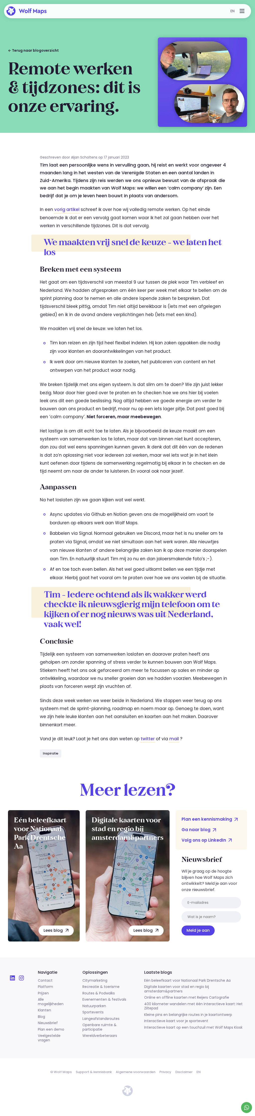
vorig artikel (66, 209)
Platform (45, 987)
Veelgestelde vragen (49, 1038)
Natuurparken (94, 1006)
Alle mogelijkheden (51, 1001)
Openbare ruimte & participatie (99, 1027)
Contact (45, 980)
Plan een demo (51, 1029)
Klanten (44, 1010)
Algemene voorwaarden (135, 1072)
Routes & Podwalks (98, 993)
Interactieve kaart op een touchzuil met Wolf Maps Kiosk (193, 1027)
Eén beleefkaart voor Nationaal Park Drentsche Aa (187, 980)
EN (232, 10)
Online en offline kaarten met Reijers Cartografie (186, 997)
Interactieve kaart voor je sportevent (176, 1021)
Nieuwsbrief (48, 1023)
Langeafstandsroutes (101, 1019)
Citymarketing (94, 980)
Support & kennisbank (94, 1072)
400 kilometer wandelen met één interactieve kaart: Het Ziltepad (193, 1006)
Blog (41, 1017)
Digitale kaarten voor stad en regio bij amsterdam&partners (176, 989)
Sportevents (93, 1012)
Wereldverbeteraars (99, 1036)
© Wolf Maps (61, 1072)
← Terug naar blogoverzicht (33, 50)
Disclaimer (183, 1072)
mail (174, 739)
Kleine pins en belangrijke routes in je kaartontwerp (188, 1015)
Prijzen (43, 993)
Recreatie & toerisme (101, 987)
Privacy (165, 1072)
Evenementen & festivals (104, 999)
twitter (148, 739)
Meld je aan (198, 930)
